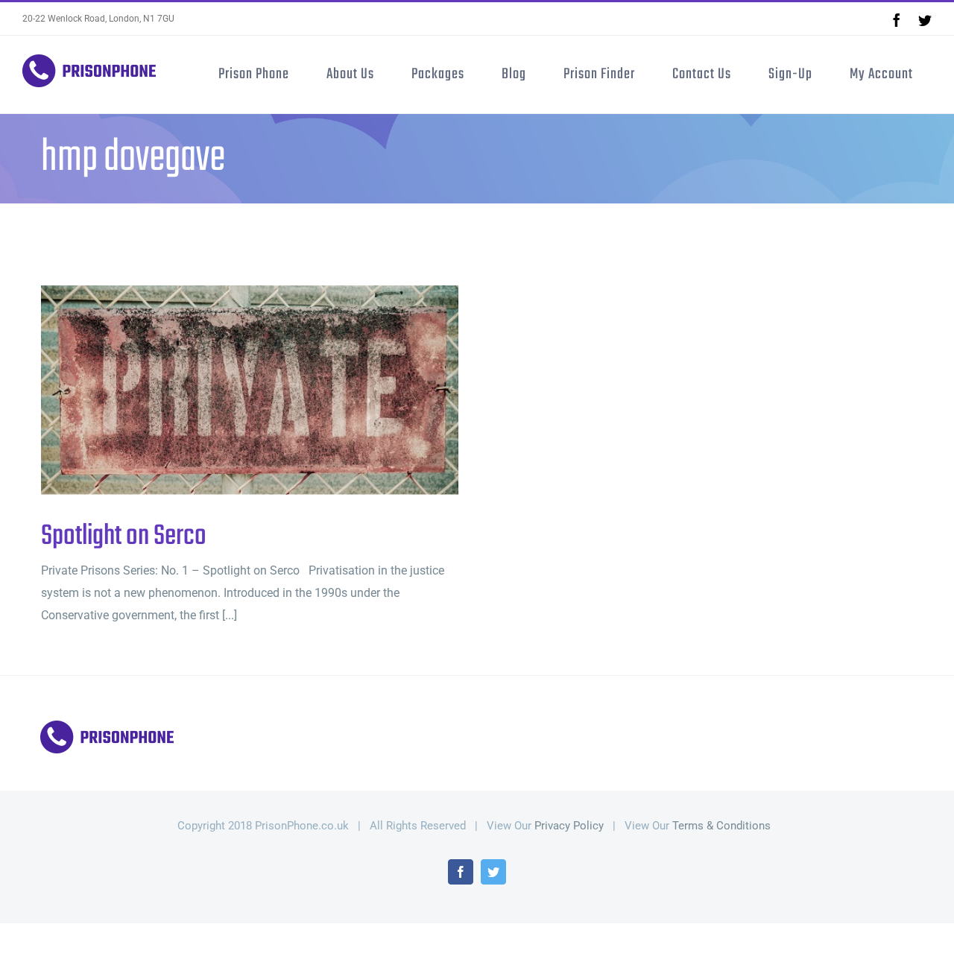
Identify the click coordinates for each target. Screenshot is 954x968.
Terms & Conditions (721, 825)
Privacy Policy (569, 825)
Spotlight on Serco (225, 390)
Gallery (274, 390)
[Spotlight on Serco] (249, 390)
